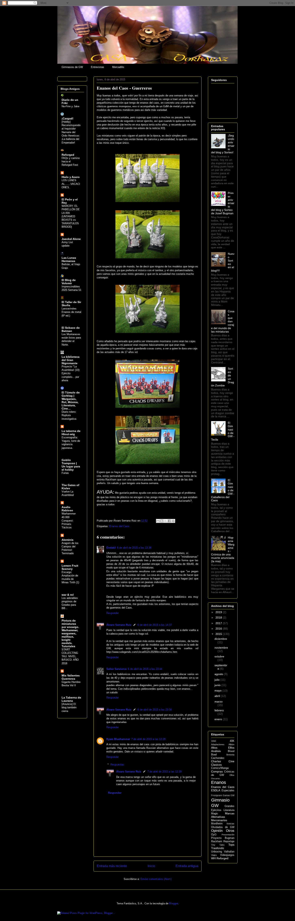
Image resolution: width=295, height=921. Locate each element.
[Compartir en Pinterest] (173, 521)
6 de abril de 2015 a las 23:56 (154, 709)
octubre (219, 656)
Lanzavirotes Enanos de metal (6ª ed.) (71, 312)
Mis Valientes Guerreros (71, 677)
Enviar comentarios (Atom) (156, 879)
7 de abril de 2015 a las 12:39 (164, 771)
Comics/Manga (220, 768)
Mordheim (217, 823)
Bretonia (230, 754)
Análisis (216, 751)
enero (219, 719)
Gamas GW (229, 795)
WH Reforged (219, 858)
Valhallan (229, 851)
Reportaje (228, 841)
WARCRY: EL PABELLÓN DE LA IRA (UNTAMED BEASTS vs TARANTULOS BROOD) (71, 216)
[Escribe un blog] (162, 521)
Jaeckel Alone (71, 239)
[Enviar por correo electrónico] (158, 521)
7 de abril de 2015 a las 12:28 (148, 739)
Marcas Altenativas (222, 815)
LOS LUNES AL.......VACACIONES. (71, 184)
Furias (65, 472)
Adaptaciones (217, 744)
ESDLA (215, 790)
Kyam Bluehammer (118, 739)
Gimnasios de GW (72, 67)
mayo (218, 690)
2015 (219, 634)
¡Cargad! (67, 118)
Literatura (229, 810)
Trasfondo (217, 848)
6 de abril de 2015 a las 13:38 (134, 547)
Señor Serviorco (116, 668)
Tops (231, 844)
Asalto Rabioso (67, 508)
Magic (214, 813)
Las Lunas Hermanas (69, 259)
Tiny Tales (218, 845)
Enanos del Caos (119, 526)
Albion (231, 744)
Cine (231, 761)
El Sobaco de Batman (71, 329)
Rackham (216, 841)
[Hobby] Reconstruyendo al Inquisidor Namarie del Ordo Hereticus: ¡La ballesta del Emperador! (71, 132)
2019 (219, 612)
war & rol (68, 594)
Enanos (218, 782)
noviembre (221, 647)
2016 (219, 628)
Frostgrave (216, 795)
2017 (219, 623)
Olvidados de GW (222, 827)
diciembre (221, 638)
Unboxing (216, 851)
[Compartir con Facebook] (169, 521)
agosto (219, 674)
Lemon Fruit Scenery (70, 567)
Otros (230, 831)
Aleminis (67, 539)
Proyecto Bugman (222, 838)
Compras (217, 771)
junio (218, 685)
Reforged (68, 154)
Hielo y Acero (71, 177)
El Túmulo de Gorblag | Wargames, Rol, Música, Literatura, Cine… (71, 400)
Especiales (228, 790)
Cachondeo (217, 758)
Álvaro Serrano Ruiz (118, 624)
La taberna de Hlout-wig (71, 432)
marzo (219, 701)
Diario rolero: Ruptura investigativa (69, 415)
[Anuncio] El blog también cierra (69, 708)
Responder (112, 613)
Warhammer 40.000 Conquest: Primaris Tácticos (69, 520)
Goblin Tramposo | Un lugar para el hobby (71, 464)
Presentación (228, 834)
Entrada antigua (187, 866)
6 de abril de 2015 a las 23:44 (145, 668)
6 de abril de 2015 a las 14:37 (154, 624)
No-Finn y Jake (70, 106)
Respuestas (117, 764)
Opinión (217, 831)
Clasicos (216, 764)
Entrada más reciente (112, 866)
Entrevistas (97, 67)
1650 (213, 741)
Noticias (230, 823)
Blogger (173, 903)
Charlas (216, 761)
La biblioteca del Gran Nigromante (70, 360)
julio (217, 679)
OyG (214, 834)
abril (218, 696)
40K (232, 741)
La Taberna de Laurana (71, 699)
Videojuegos (227, 855)
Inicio (151, 866)
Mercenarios (219, 820)
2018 (219, 617)
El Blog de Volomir (69, 281)
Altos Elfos (222, 747)
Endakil (111, 547)
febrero (219, 710)
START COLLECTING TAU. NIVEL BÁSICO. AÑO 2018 (70, 656)
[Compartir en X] (166, 521)
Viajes (214, 855)
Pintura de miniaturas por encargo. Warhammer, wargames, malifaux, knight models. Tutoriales (70, 633)
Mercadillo (118, 67)
